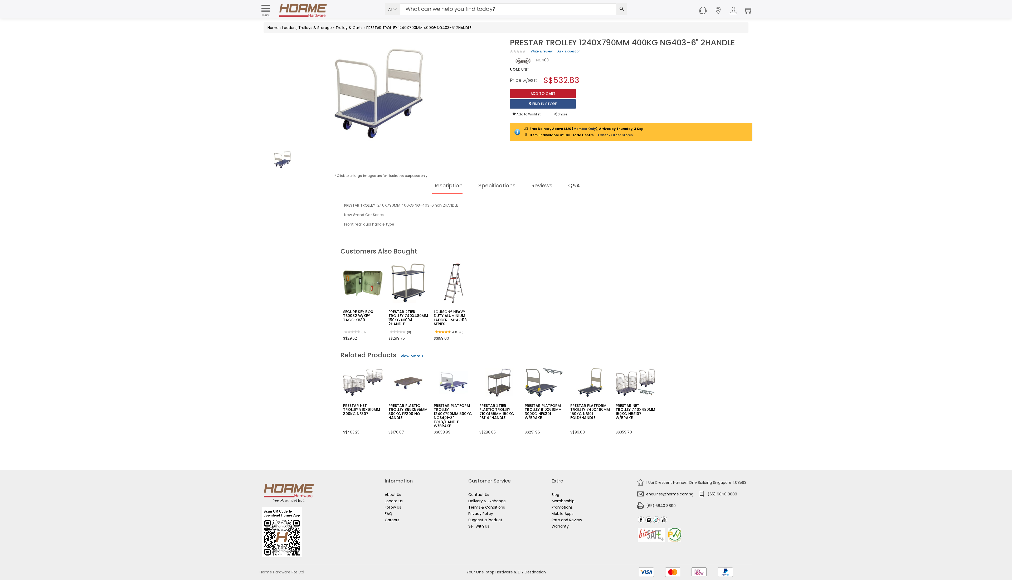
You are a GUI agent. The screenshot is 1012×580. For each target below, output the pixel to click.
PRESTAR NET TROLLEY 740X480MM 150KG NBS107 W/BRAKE (635, 411)
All (390, 9)
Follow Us (393, 507)
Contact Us (478, 494)
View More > (412, 356)
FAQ (388, 513)
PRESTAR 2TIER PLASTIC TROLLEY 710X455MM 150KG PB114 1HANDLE (496, 411)
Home (273, 27)
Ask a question (568, 51)
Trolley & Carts (349, 27)
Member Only (584, 128)
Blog (555, 494)
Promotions (562, 507)
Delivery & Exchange (487, 501)
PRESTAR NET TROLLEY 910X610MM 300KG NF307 (361, 409)
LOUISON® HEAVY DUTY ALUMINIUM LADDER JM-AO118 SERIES (450, 317)
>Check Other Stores (615, 135)
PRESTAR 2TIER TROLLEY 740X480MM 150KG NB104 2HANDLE (408, 317)
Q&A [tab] (574, 185)
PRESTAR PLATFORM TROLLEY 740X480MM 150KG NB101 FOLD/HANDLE (590, 411)
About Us (393, 494)
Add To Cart (543, 93)
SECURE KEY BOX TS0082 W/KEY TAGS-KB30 (358, 316)
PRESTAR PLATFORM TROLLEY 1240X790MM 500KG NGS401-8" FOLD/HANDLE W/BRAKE (453, 415)
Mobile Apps (562, 513)
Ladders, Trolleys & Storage (307, 27)
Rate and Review (567, 520)
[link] (518, 51)
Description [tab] (447, 185)
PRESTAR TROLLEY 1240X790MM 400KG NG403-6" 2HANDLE (418, 27)
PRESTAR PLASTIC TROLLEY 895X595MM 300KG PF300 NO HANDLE (407, 411)
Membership (563, 501)
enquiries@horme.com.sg (669, 494)
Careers (392, 520)
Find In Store (544, 103)
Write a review (541, 52)
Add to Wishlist (528, 114)
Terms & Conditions (486, 507)
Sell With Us (478, 526)
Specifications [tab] (496, 185)
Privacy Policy (480, 513)
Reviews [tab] (541, 185)
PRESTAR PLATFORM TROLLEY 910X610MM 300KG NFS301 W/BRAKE (543, 411)
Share (562, 114)
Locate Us (394, 501)
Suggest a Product (485, 520)
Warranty (560, 526)
